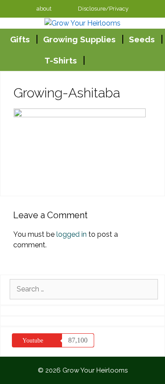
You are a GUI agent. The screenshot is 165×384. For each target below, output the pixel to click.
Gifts (20, 39)
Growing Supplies (79, 39)
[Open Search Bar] (115, 60)
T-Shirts (60, 60)
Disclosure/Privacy (103, 8)
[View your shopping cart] (93, 60)
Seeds (142, 39)
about (44, 8)
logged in (71, 234)
